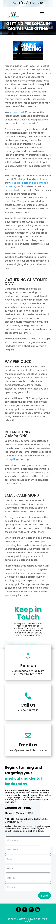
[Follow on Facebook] (18, 909)
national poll (16, 112)
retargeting (11, 459)
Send (44, 896)
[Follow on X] (24, 909)
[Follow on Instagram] (31, 909)
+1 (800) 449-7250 (30, 3)
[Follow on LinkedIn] (37, 909)
